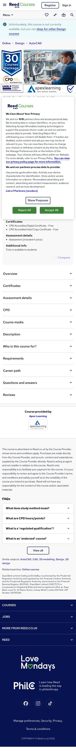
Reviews (9, 395)
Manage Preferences (26, 721)
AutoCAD (35, 43)
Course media (13, 322)
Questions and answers (20, 383)
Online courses (30, 569)
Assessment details (17, 298)
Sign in (66, 5)
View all (38, 550)
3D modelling (47, 559)
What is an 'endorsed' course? (26, 538)
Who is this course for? (19, 346)
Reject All (24, 210)
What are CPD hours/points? (25, 518)
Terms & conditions (38, 729)
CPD (6, 310)
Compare (64, 257)
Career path (12, 371)
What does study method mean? (27, 508)
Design (19, 43)
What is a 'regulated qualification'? (30, 528)
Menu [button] (6, 15)
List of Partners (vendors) (22, 190)
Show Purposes (38, 200)
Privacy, (58, 721)
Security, (47, 721)
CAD (35, 559)
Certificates (12, 286)
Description (11, 334)
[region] (38, 158)
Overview (10, 274)
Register (50, 5)
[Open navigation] (4, 5)
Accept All (51, 210)
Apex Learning (38, 416)
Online (6, 43)
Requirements (13, 358)
